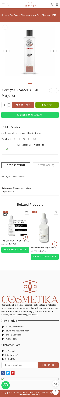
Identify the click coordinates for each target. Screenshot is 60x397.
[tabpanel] (30, 53)
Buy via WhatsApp (16, 250)
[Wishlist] (5, 27)
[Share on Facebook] (19, 139)
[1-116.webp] (30, 52)
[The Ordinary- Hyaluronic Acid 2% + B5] (15, 223)
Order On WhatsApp (31, 115)
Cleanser (10, 191)
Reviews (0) (46, 165)
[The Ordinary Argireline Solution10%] (45, 227)
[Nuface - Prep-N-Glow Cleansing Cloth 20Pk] (57, 90)
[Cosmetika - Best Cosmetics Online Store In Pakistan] (30, 4)
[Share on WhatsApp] (29, 139)
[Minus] (9, 106)
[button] (30, 114)
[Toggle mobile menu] (3, 4)
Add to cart (23, 105)
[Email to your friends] (34, 139)
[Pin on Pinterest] (24, 139)
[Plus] (9, 103)
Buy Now (47, 105)
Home (4, 15)
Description (15, 165)
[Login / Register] (52, 4)
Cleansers (25, 15)
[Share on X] (14, 139)
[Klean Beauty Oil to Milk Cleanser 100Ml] (51, 90)
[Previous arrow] (6, 51)
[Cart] (57, 4)
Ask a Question (12, 127)
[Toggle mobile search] (7, 4)
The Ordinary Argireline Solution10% (45, 247)
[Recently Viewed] (55, 392)
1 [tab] (30, 86)
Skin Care (14, 15)
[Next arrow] (53, 51)
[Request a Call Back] (55, 383)
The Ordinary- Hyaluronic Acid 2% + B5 (15, 240)
